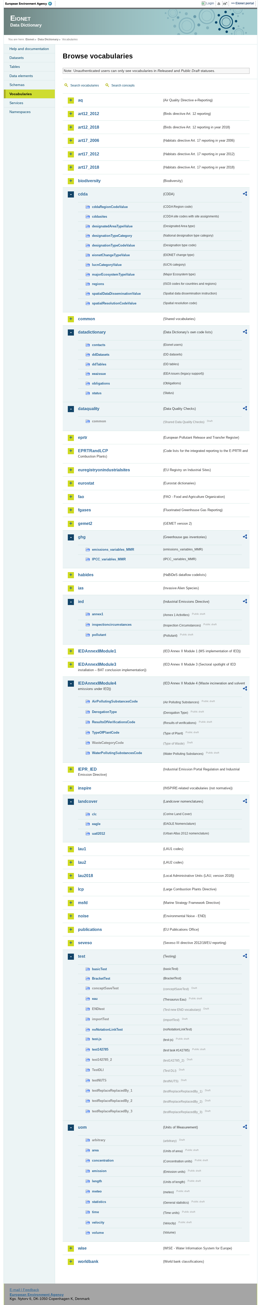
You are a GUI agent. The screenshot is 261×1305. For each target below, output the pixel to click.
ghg (82, 537)
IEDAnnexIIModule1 (97, 651)
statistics (99, 1202)
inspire (84, 788)
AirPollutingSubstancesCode (115, 701)
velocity (98, 1222)
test (81, 956)
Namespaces (20, 112)
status (96, 393)
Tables (14, 67)
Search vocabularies (84, 85)
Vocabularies (20, 94)
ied (81, 601)
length (97, 1181)
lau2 (82, 862)
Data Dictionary (48, 39)
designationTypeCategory (112, 236)
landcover (87, 801)
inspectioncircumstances (112, 624)
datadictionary (92, 332)
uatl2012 (98, 833)
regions (98, 284)
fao (81, 497)
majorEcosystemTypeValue (113, 274)
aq (80, 100)
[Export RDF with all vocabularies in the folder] (245, 194)
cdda (83, 194)
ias (81, 588)
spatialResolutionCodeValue (114, 303)
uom (82, 1127)
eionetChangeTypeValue (111, 255)
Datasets (16, 58)
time (95, 1212)
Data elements (21, 76)
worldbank (88, 1261)
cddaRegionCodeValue (110, 207)
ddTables (99, 364)
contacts (98, 345)
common (86, 319)
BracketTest (101, 978)
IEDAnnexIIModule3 (97, 664)
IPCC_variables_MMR (109, 559)
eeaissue (99, 374)
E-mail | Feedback (24, 1290)
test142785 (100, 1049)
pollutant (99, 635)
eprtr (82, 437)
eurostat (86, 483)
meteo (97, 1191)
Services (16, 103)
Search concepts (123, 85)
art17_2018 (88, 167)
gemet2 (85, 523)
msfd (83, 903)
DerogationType (104, 712)
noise (83, 916)
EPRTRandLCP (93, 451)
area (95, 1150)
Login (210, 3)
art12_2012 (88, 114)
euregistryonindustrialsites (104, 470)
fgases (84, 510)
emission (99, 1171)
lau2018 (85, 875)
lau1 (82, 849)
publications (90, 929)
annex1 (97, 614)
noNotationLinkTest (107, 1029)
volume (98, 1233)
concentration (103, 1160)
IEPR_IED (87, 769)
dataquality (88, 409)
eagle (96, 824)
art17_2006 (88, 140)
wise (82, 1248)
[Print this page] (220, 3)
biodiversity (89, 181)
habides (86, 575)
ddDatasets (100, 354)
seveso (85, 943)
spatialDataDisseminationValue (116, 294)
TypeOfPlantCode (105, 732)
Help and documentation (29, 49)
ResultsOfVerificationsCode (113, 722)
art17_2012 (88, 154)
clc (94, 814)
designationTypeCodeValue (113, 245)
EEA (30, 3)
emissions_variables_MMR (113, 549)
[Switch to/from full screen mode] (226, 3)
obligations (101, 383)
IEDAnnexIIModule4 (97, 683)
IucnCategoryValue (107, 265)
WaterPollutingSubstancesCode (117, 753)
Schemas (16, 85)
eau (95, 999)
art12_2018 (88, 127)
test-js (96, 1039)
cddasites (99, 216)
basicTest (99, 969)
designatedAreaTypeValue (112, 226)
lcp (81, 889)
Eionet (29, 39)
